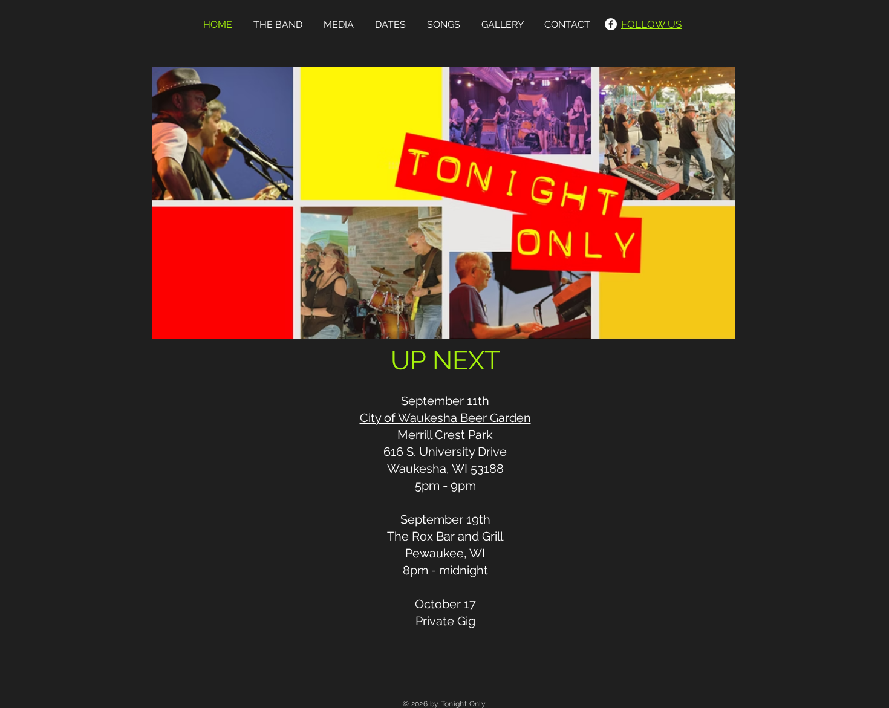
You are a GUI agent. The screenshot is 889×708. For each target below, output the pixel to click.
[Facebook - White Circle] (611, 24)
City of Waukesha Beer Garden (445, 418)
